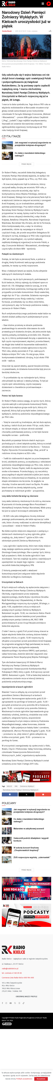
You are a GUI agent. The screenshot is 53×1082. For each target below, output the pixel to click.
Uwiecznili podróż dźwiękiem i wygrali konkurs (31, 839)
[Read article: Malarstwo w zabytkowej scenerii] (7, 830)
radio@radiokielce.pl (10, 969)
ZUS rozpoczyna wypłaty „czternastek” (32, 857)
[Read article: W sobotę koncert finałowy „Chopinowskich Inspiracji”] (7, 850)
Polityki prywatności (24, 1079)
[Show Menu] (43, 3)
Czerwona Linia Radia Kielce (13, 978)
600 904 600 (29, 978)
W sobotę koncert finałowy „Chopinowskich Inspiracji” (26, 849)
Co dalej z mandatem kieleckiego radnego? (30, 154)
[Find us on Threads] (19, 1003)
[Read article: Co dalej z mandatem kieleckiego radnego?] (7, 156)
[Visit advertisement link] (26, 888)
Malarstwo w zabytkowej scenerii (29, 828)
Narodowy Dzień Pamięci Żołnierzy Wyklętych (20, 790)
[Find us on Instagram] (6, 1003)
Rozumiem (41, 1079)
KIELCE (9, 786)
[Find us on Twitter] (15, 1003)
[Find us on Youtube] (11, 1003)
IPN (16, 786)
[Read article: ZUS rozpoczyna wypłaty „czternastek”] (7, 859)
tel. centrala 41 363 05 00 (12, 973)
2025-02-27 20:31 (20, 31)
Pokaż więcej (26, 164)
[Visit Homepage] (9, 3)
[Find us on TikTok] (23, 1003)
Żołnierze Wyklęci (27, 786)
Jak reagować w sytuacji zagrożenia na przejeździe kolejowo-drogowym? (33, 144)
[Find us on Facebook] (2, 1003)
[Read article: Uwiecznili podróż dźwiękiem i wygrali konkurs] (7, 840)
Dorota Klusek (7, 31)
